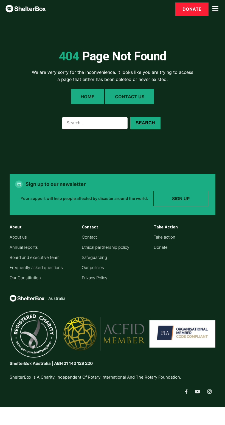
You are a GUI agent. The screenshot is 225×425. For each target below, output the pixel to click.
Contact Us (129, 96)
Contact (89, 237)
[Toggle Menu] (215, 9)
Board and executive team (35, 257)
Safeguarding (94, 257)
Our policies (93, 267)
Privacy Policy (94, 277)
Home (87, 96)
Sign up (181, 198)
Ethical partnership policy (105, 247)
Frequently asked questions (36, 267)
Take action (164, 237)
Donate (191, 9)
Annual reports (24, 247)
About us (18, 237)
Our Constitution (25, 277)
